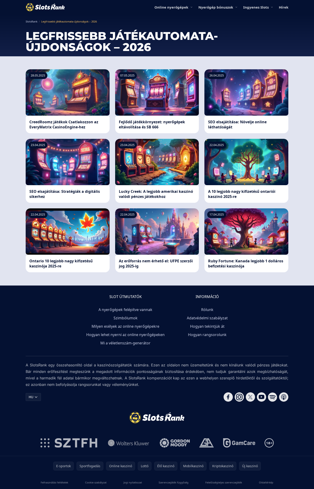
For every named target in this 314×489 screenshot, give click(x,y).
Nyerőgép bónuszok (215, 7)
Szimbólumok (126, 318)
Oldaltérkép (266, 482)
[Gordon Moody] (175, 443)
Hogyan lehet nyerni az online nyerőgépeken (125, 334)
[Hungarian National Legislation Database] (129, 443)
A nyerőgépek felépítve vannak (125, 309)
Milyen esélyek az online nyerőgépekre (125, 326)
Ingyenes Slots (256, 7)
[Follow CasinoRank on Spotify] (272, 397)
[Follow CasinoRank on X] (250, 397)
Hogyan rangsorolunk (207, 334)
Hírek (283, 7)
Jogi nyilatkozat (132, 482)
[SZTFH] (68, 443)
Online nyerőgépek (171, 7)
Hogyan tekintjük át (207, 326)
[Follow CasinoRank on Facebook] (228, 397)
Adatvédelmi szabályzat (207, 318)
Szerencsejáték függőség (173, 482)
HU (31, 397)
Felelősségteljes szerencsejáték (223, 482)
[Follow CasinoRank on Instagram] (239, 397)
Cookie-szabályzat (96, 482)
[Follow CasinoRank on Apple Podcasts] (283, 397)
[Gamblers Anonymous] (206, 443)
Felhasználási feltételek (54, 482)
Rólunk (207, 309)
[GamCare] (239, 443)
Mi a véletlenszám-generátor (125, 343)
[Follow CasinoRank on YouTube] (261, 397)
